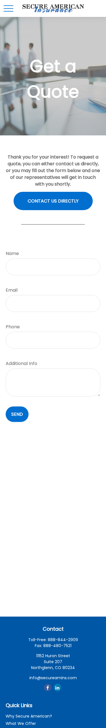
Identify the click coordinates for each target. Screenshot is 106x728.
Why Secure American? (29, 716)
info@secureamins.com (53, 678)
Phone (13, 327)
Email (12, 290)
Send (17, 414)
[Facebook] (47, 687)
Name (12, 253)
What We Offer (21, 723)
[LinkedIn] (57, 687)
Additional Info (21, 363)
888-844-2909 (63, 640)
